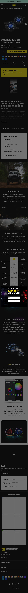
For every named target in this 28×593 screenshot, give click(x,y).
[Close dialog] (1, 287)
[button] (14, 301)
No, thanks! (14, 304)
